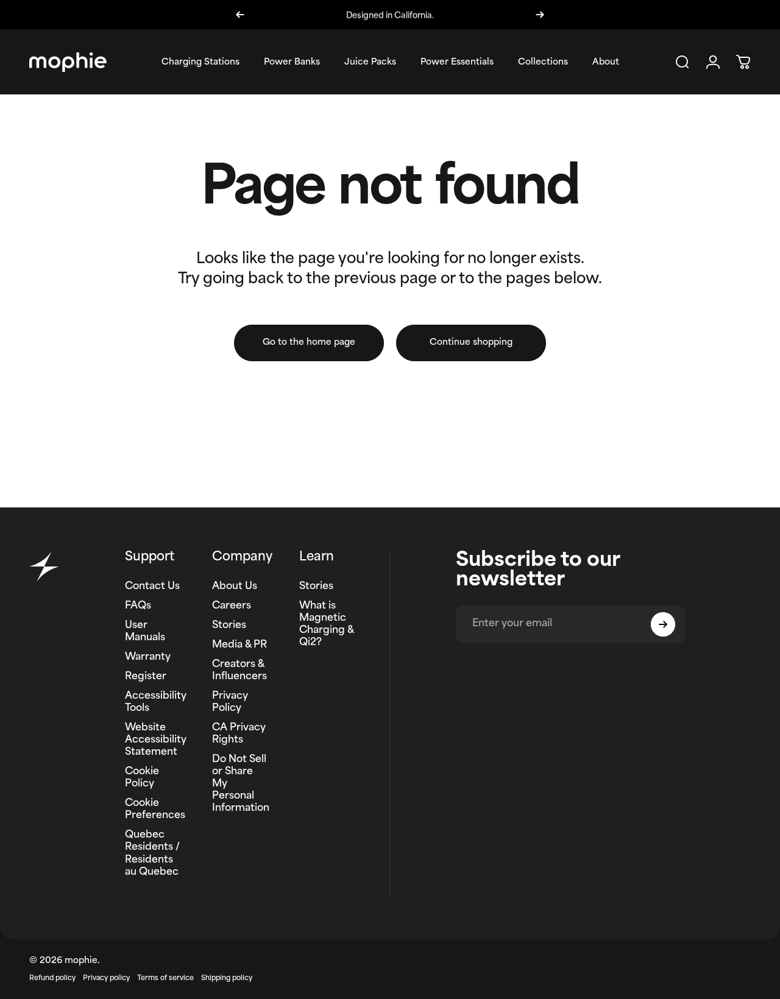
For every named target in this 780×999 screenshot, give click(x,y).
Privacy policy (106, 978)
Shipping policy (226, 978)
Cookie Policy (142, 778)
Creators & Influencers (239, 671)
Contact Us (152, 586)
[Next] (539, 14)
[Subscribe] (663, 624)
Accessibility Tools (155, 702)
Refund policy (52, 978)
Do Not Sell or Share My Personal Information (240, 784)
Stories (229, 625)
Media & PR (239, 645)
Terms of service (165, 978)
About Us (234, 586)
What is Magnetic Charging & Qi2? (326, 624)
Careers (231, 606)
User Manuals (145, 632)
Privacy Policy (230, 702)
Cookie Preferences (155, 810)
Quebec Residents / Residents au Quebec (152, 853)
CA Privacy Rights (239, 734)
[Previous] (240, 14)
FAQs (138, 606)
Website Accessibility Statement (155, 740)
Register (145, 677)
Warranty (148, 657)
